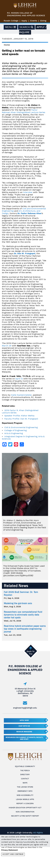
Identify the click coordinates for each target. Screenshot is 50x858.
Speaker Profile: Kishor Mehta (19, 415)
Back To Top (30, 652)
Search (25, 27)
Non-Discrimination (25, 812)
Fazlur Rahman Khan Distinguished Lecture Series (23, 111)
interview (27, 192)
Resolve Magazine (24, 732)
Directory (25, 774)
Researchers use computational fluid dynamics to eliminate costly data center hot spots (23, 614)
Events (33, 20)
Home (7, 45)
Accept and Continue (13, 854)
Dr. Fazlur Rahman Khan (29, 213)
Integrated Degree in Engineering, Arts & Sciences (23, 437)
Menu (9, 27)
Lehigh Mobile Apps (25, 799)
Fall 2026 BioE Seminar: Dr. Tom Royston (21, 593)
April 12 (19, 378)
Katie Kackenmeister (21, 395)
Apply (24, 20)
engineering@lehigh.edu (25, 708)
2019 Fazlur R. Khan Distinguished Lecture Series (20, 411)
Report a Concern (25, 803)
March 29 (6, 345)
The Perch (25, 770)
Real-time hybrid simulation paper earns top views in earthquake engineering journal (25, 628)
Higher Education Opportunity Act (25, 808)
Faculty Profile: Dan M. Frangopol (21, 418)
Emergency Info (25, 791)
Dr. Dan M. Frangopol (24, 253)
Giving (43, 20)
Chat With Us (24, 726)
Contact (25, 779)
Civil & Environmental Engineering (21, 427)
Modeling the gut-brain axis (18, 603)
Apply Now (24, 720)
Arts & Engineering (13, 433)
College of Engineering (15, 430)
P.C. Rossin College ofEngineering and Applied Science (26, 14)
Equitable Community (25, 766)
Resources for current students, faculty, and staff (24, 738)
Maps (25, 783)
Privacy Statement (9, 850)
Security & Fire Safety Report (25, 816)
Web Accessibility (25, 795)
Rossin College (11, 20)
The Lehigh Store (25, 787)
